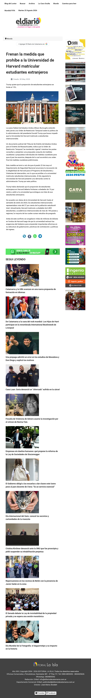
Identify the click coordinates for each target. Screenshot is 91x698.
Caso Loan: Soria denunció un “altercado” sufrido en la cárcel (33, 389)
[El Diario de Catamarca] (28, 22)
